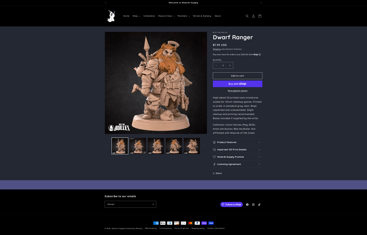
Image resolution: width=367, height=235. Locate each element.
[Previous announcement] (106, 2)
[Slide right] (204, 146)
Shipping (217, 49)
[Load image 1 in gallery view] (120, 146)
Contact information (216, 228)
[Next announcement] (261, 2)
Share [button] (219, 173)
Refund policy (151, 228)
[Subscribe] (153, 204)
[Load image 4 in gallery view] (174, 146)
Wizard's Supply (118, 228)
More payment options (238, 91)
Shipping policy (198, 228)
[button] (136, 16)
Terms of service (181, 228)
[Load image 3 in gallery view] (156, 146)
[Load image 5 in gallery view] (192, 146)
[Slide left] (108, 146)
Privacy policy (166, 228)
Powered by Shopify (133, 228)
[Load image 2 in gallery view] (138, 146)
